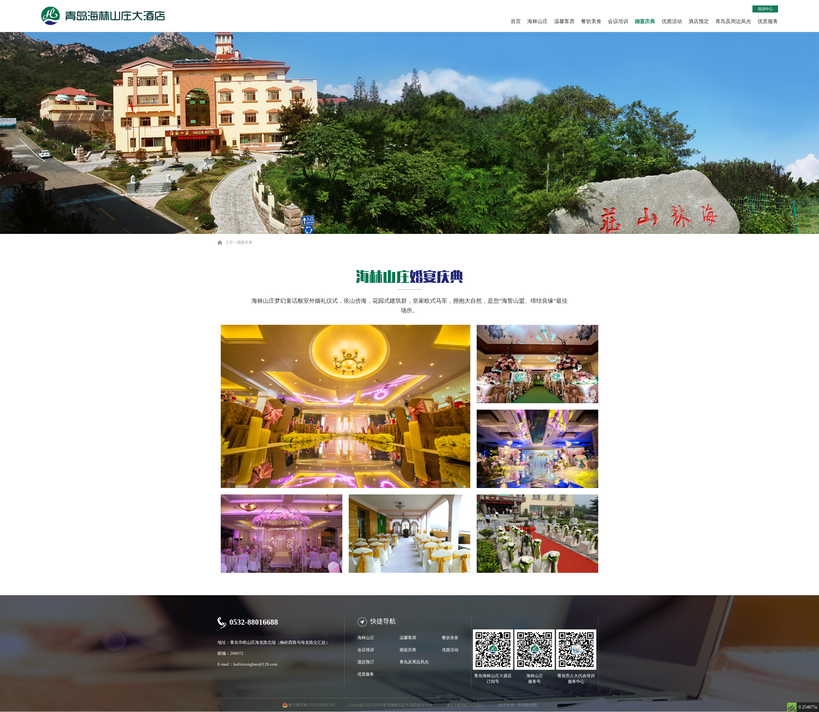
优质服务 (768, 21)
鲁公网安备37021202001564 (311, 705)
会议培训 (618, 21)
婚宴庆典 (645, 21)
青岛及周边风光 (733, 21)
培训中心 (765, 9)
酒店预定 (698, 21)
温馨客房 (564, 21)
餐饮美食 (591, 21)
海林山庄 (537, 21)
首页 (516, 21)
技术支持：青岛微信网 (517, 705)
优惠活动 (672, 21)
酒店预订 (365, 662)
